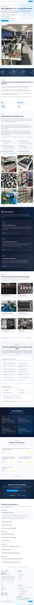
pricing (19, 506)
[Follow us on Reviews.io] (10, 582)
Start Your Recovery (5, 20)
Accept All (30, 601)
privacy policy (23, 599)
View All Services (28, 337)
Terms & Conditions (4, 588)
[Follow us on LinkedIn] (2, 582)
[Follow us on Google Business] (8, 582)
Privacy (22, 603)
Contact (26, 1)
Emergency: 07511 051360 (23, 590)
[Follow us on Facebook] (4, 582)
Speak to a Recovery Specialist (12, 490)
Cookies (27, 603)
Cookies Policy (3, 590)
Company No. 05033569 (4, 601)
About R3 (19, 578)
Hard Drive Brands (20, 575)
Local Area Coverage (21, 574)
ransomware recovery (13, 94)
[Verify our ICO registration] (8, 594)
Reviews (14, 1)
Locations (9, 1)
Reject (26, 601)
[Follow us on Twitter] (6, 582)
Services (4, 1)
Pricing (22, 1)
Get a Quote (30, 1)
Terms (24, 603)
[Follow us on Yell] (12, 582)
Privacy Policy (3, 587)
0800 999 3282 (13, 20)
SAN (26, 132)
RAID (24, 132)
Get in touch (9, 507)
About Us (18, 1)
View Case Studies (22, 490)
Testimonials (19, 577)
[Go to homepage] (8, 574)
